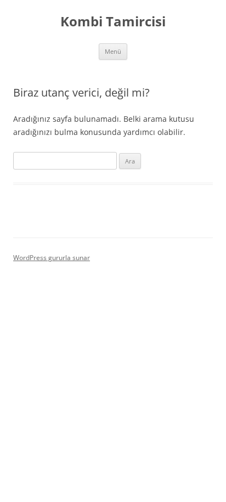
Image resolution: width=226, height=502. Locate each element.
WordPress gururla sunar (51, 257)
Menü (113, 51)
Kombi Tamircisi (113, 21)
